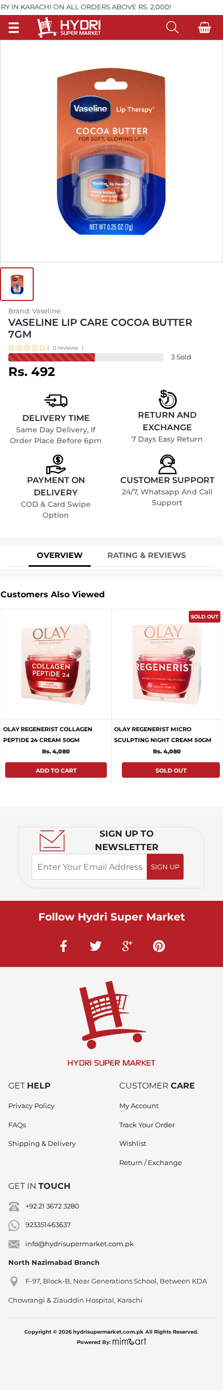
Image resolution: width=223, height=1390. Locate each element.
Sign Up (165, 867)
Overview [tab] (59, 555)
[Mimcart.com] (129, 1342)
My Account (139, 1105)
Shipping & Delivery (42, 1143)
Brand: (34, 311)
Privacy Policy (31, 1105)
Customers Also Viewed (53, 594)
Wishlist (132, 1143)
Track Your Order (147, 1125)
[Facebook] (64, 946)
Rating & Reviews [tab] (146, 555)
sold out (204, 616)
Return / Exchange (150, 1162)
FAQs (17, 1125)
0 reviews (65, 347)
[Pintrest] (159, 946)
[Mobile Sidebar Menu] (14, 27)
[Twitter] (96, 946)
